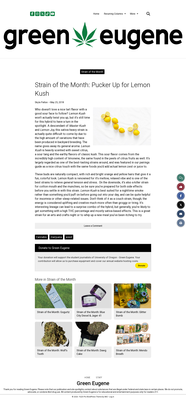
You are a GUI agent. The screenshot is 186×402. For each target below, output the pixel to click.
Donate (141, 265)
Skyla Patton (41, 102)
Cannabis (41, 237)
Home (96, 13)
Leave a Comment (93, 225)
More (132, 13)
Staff (99, 377)
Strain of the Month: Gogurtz (53, 312)
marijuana (56, 237)
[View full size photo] (122, 126)
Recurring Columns (113, 13)
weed (69, 237)
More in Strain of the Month (55, 279)
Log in (111, 397)
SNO (106, 397)
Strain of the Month (92, 71)
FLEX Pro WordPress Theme (90, 397)
